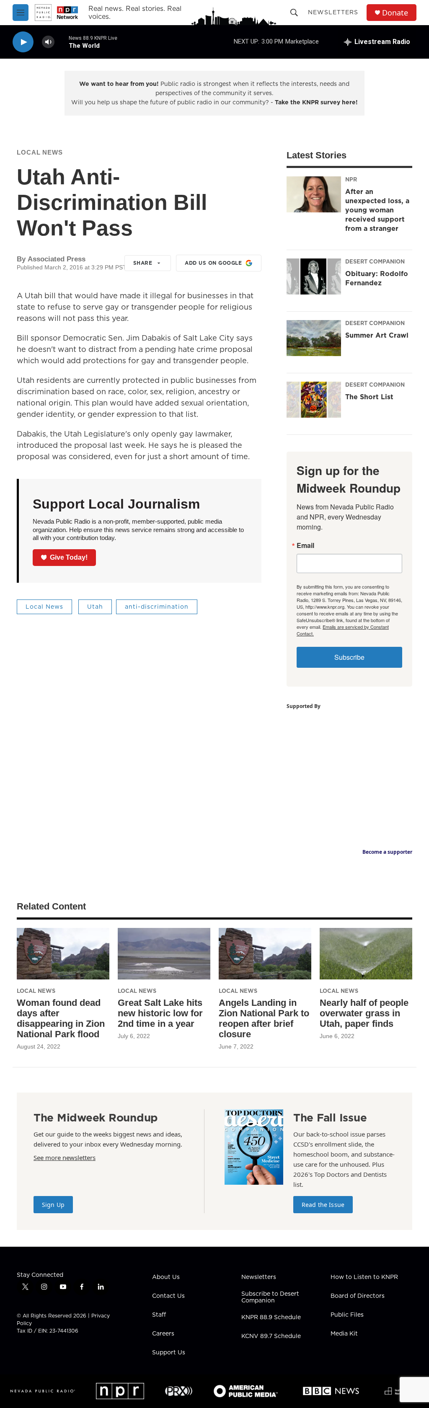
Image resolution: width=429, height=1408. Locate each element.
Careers (163, 1333)
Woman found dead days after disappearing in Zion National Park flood (61, 1018)
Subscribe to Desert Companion (270, 1297)
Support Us (168, 1352)
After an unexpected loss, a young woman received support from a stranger (377, 210)
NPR (351, 179)
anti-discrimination (157, 606)
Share (142, 262)
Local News (40, 152)
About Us (166, 1277)
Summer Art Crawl (376, 335)
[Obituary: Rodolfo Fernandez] (314, 276)
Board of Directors (358, 1296)
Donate (395, 12)
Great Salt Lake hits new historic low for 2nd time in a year (160, 1013)
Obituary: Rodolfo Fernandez (376, 278)
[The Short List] (314, 400)
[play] (23, 42)
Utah (95, 606)
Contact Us (168, 1296)
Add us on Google (213, 262)
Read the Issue (323, 1205)
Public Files (347, 1315)
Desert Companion (375, 261)
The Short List (369, 396)
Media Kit (344, 1333)
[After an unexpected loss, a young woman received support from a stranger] (314, 194)
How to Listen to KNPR (364, 1277)
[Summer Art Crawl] (314, 338)
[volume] (48, 42)
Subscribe (349, 657)
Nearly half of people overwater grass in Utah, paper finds (364, 1013)
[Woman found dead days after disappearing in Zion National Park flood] (63, 953)
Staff (159, 1315)
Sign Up (53, 1205)
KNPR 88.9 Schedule (271, 1317)
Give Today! (69, 557)
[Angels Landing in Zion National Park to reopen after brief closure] (265, 953)
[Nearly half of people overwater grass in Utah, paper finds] (366, 953)
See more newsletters (65, 1157)
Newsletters (333, 12)
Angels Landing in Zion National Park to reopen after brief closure (264, 1018)
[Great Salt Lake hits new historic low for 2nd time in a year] (164, 953)
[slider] (61, 41)
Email (305, 545)
